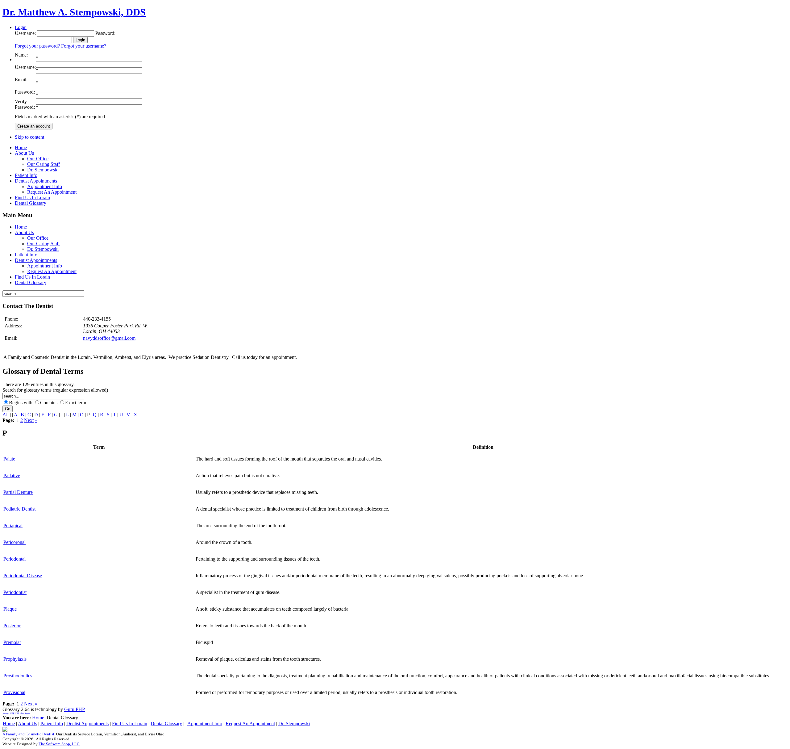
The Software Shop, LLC (59, 744)
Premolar (12, 642)
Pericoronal (14, 542)
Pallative (11, 475)
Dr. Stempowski (294, 723)
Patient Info (51, 723)
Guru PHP (74, 709)
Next (29, 420)
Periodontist (15, 592)
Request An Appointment (250, 723)
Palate (9, 458)
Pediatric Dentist (19, 508)
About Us (27, 723)
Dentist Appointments (87, 723)
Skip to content (29, 137)
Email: (21, 79)
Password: (25, 92)
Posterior (12, 625)
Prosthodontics (17, 675)
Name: (21, 54)
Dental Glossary (166, 723)
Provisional (14, 692)
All (5, 414)
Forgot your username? (83, 45)
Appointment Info (204, 723)
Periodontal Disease (22, 575)
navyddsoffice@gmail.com (109, 338)
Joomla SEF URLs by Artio (16, 713)
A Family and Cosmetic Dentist (28, 734)
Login (21, 27)
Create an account (33, 126)
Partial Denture (18, 492)
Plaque (10, 609)
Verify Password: (25, 104)
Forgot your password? (37, 45)
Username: (25, 67)
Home (38, 717)
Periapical (13, 525)
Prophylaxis (15, 659)
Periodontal (14, 559)
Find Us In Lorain (129, 723)
